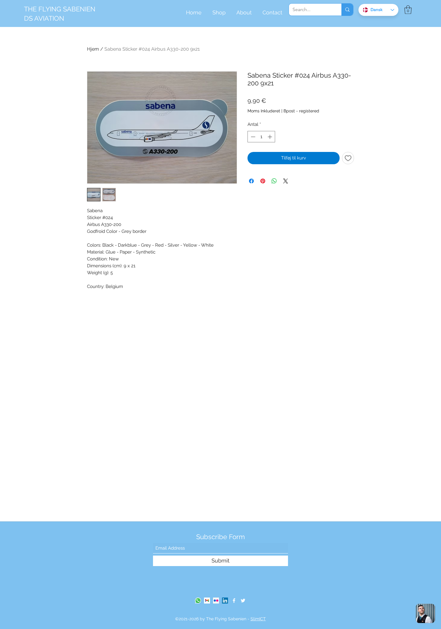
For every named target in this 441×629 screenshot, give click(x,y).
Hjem (93, 49)
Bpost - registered (301, 110)
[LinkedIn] (225, 601)
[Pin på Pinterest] (262, 181)
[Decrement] (252, 136)
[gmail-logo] (207, 601)
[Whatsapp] (198, 601)
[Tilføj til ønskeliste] (348, 158)
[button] (408, 9)
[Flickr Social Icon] (216, 601)
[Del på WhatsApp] (274, 181)
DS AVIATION (44, 18)
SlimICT (258, 618)
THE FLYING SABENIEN (59, 9)
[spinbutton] (261, 136)
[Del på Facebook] (251, 181)
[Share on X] (285, 181)
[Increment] (270, 136)
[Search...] (347, 10)
